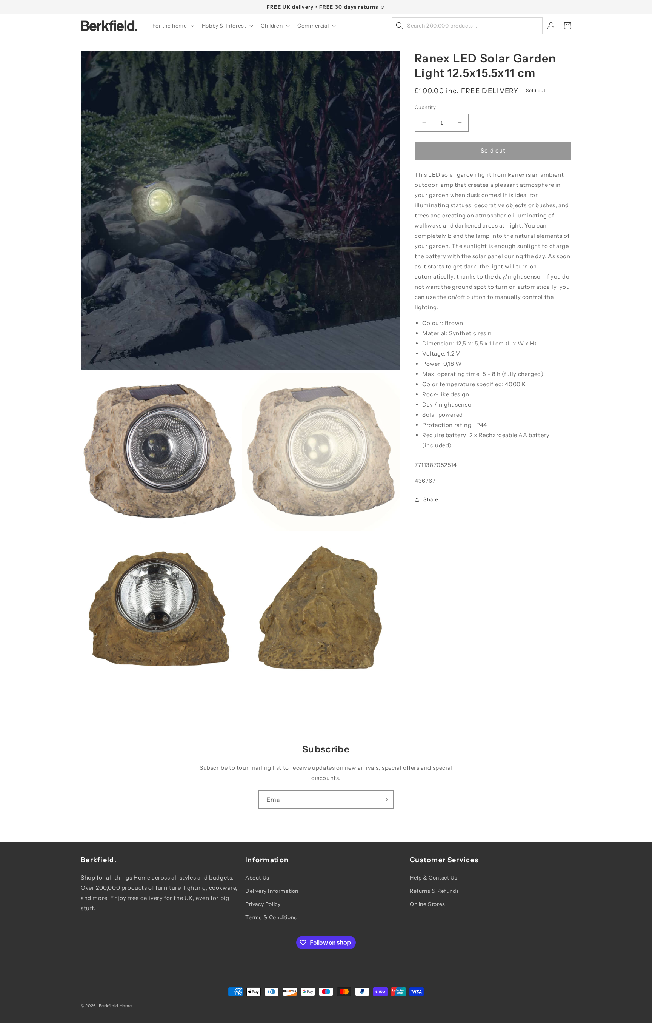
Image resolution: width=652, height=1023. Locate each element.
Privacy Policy (262, 904)
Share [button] (430, 499)
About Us (257, 877)
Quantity (425, 107)
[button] (172, 26)
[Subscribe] (385, 799)
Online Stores (427, 904)
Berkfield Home (115, 1005)
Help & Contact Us (433, 877)
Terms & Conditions (271, 917)
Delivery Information (271, 890)
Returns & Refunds (434, 890)
